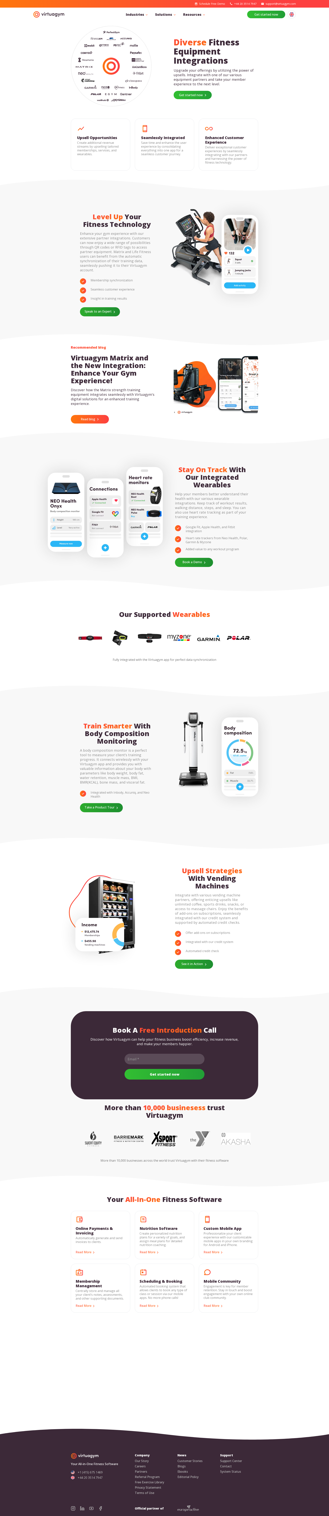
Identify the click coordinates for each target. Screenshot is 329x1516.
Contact (226, 1466)
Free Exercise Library (149, 1482)
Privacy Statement (148, 1488)
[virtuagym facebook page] (102, 1508)
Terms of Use (144, 1493)
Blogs (181, 1466)
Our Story (142, 1461)
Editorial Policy (188, 1477)
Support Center (231, 1461)
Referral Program (147, 1477)
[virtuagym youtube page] (93, 1508)
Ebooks (182, 1472)
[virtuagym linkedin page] (84, 1508)
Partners (141, 1472)
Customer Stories (190, 1461)
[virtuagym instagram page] (75, 1508)
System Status (230, 1472)
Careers (140, 1466)
